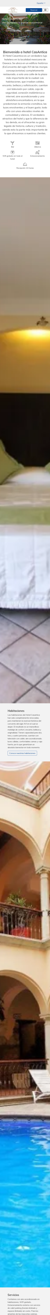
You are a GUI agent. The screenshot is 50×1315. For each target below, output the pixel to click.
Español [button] (40, 3)
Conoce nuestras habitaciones (22, 753)
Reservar (34, 10)
